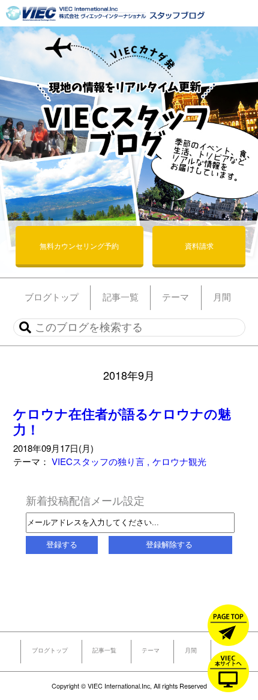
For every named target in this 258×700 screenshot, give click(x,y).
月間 (191, 650)
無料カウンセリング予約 (79, 245)
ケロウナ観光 (179, 461)
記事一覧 (104, 650)
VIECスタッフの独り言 (99, 461)
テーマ (151, 650)
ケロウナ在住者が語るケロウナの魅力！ (122, 421)
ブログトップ (50, 650)
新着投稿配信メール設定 (85, 500)
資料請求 (199, 245)
